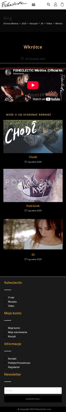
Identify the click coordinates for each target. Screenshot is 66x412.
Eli (33, 255)
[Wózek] (62, 4)
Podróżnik (33, 206)
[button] (33, 4)
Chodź (33, 157)
